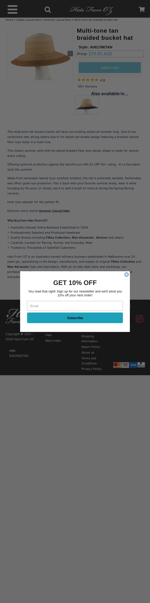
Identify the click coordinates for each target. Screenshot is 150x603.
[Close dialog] (126, 274)
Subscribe (75, 317)
